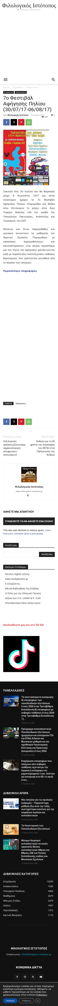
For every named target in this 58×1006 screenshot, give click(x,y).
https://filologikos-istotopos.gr (29, 491)
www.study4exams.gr (16, 578)
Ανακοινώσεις (32, 87)
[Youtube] (41, 977)
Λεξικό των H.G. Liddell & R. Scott (23, 598)
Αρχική (6, 87)
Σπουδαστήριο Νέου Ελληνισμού (22, 602)
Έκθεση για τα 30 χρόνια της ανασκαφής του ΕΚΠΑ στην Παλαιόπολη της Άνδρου (42, 448)
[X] (14, 122)
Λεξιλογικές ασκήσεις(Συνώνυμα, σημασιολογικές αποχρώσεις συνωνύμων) (14, 448)
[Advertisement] (29, 45)
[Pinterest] (21, 122)
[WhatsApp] (28, 122)
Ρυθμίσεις (41, 994)
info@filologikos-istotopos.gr (36, 954)
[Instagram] (25, 977)
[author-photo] (29, 482)
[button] (53, 79)
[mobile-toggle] (5, 79)
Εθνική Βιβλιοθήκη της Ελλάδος (22, 588)
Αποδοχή (10, 1000)
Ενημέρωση (18, 87)
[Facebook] (6, 122)
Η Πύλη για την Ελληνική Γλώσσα (23, 593)
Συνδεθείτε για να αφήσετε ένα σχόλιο (29, 521)
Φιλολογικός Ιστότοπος (17, 115)
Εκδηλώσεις (21, 403)
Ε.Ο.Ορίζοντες (12, 583)
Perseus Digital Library (17, 574)
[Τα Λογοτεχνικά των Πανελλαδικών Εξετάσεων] (11, 829)
